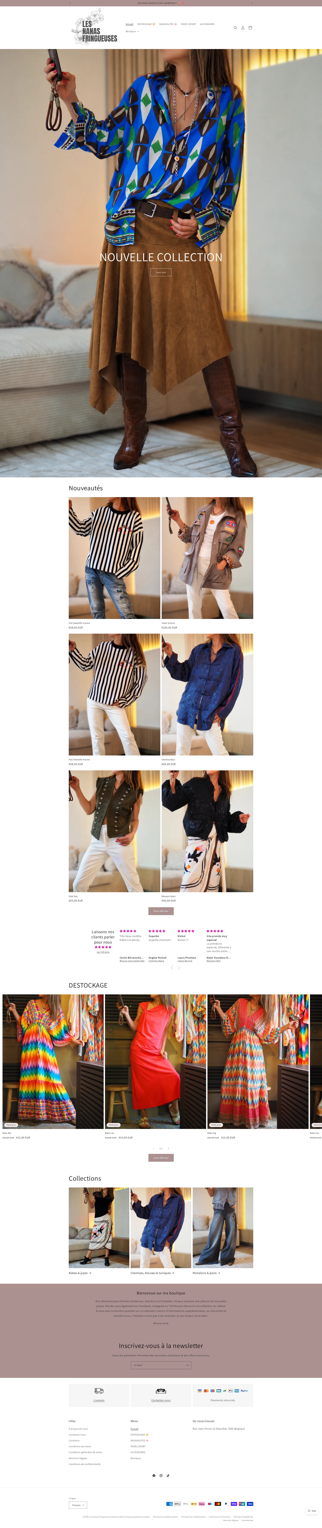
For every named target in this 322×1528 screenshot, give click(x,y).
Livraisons (74, 1440)
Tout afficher (161, 911)
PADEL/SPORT (138, 1446)
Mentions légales (78, 1458)
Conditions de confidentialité (84, 1464)
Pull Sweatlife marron (79, 759)
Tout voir (161, 272)
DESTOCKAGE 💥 (139, 1434)
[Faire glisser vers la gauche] (153, 1148)
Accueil (134, 1428)
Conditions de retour (80, 1446)
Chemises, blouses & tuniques (151, 1273)
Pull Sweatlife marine (79, 623)
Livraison (98, 1400)
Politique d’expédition (243, 1517)
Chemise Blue (168, 759)
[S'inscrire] (187, 1365)
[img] (103, 947)
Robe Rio (7, 1133)
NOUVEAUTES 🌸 (139, 1440)
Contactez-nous (161, 1400)
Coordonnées (247, 1520)
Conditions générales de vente (85, 1452)
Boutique (136, 1458)
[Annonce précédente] (70, 3)
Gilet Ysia (73, 896)
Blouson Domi (169, 896)
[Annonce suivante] (252, 3)
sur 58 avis (103, 952)
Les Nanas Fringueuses (100, 1517)
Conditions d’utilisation (219, 1517)
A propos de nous (78, 1428)
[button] (132, 31)
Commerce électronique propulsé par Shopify (130, 1517)
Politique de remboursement (165, 1517)
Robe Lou (109, 1133)
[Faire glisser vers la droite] (168, 1148)
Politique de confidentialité (193, 1517)
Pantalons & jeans (205, 1273)
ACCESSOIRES (138, 1452)
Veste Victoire (168, 623)
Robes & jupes (78, 1273)
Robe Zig (211, 1133)
